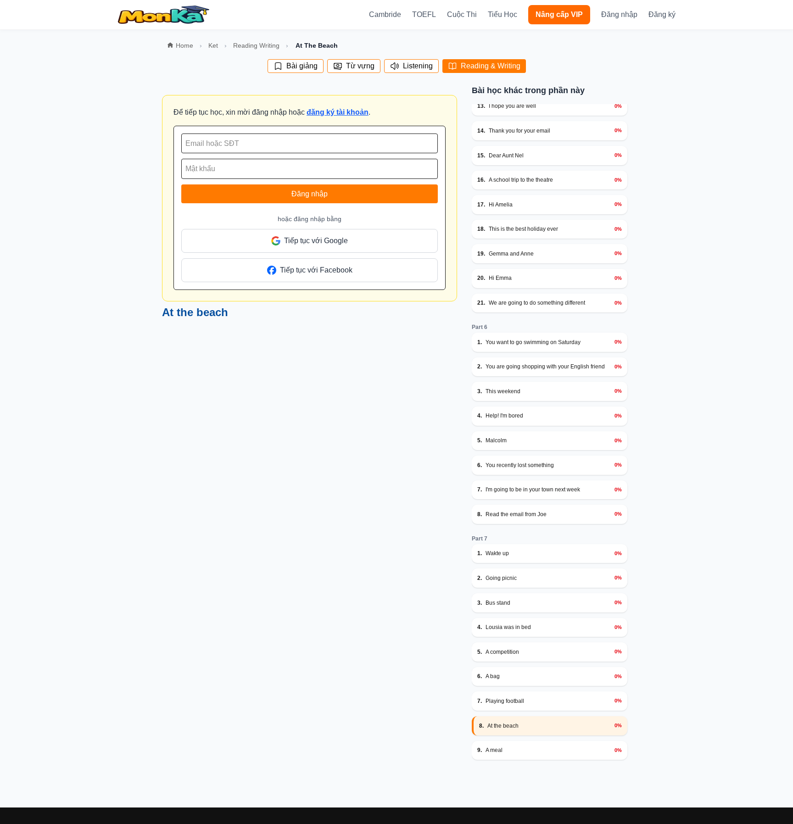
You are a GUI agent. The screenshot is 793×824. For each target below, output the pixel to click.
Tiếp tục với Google (316, 241)
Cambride (385, 14)
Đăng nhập (619, 14)
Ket (213, 45)
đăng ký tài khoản (338, 112)
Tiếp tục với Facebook (316, 270)
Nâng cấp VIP (559, 14)
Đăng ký (662, 14)
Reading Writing (256, 45)
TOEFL (424, 14)
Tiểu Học (502, 14)
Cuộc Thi (462, 14)
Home (184, 45)
